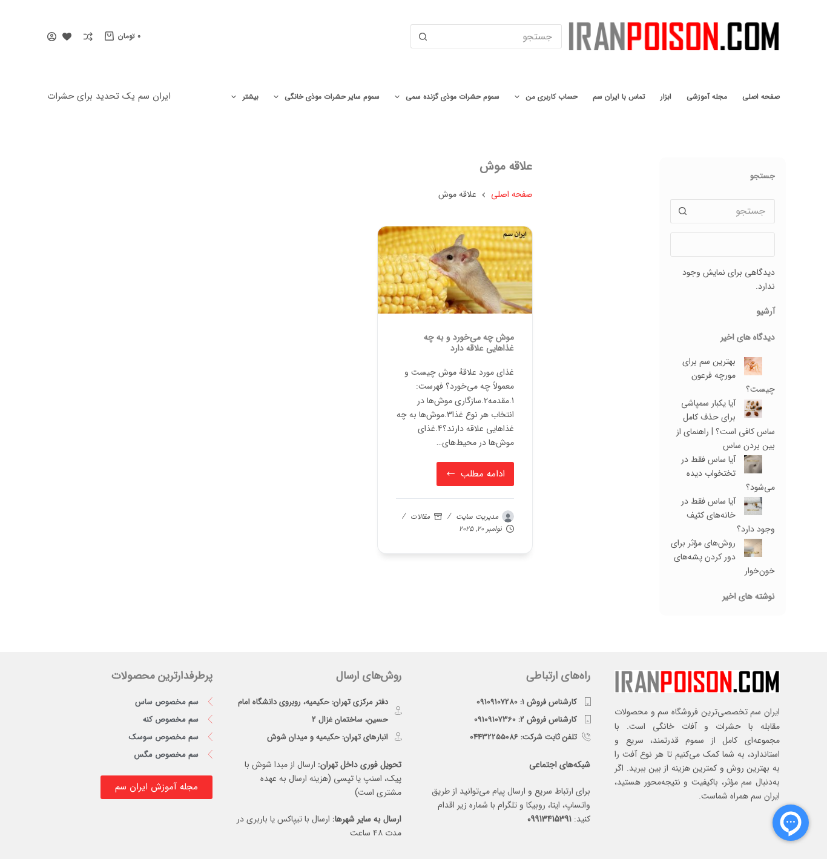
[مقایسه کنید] (88, 36)
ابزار (666, 96)
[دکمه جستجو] (422, 36)
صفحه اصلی (761, 96)
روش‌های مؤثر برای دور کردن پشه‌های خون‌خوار (723, 557)
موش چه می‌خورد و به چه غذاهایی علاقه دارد (469, 343)
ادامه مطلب (474, 471)
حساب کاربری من (552, 96)
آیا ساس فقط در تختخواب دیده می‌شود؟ (728, 473)
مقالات (420, 516)
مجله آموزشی (707, 96)
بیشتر (251, 96)
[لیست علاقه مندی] (66, 36)
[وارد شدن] (51, 36)
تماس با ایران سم (619, 96)
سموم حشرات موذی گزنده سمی (452, 96)
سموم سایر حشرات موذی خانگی (332, 96)
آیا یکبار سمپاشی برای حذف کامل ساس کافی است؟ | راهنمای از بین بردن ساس (725, 424)
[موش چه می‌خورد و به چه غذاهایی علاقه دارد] (455, 270)
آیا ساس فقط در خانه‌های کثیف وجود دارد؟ (728, 515)
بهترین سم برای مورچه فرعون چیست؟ (728, 375)
